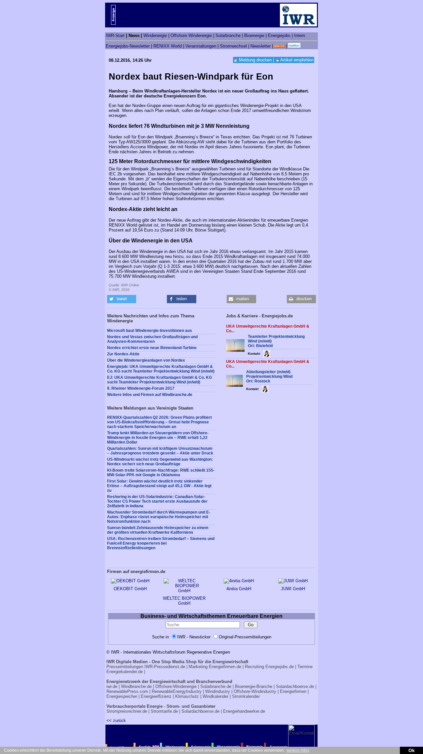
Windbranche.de (136, 686)
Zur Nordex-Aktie (123, 354)
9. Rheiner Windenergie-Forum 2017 (140, 388)
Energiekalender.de (124, 671)
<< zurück (116, 720)
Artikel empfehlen (297, 59)
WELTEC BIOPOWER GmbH (184, 601)
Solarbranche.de (215, 686)
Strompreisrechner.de (126, 711)
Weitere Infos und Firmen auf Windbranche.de (149, 394)
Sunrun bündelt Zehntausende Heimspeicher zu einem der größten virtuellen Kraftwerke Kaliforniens (158, 530)
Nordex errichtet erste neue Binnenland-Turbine (152, 347)
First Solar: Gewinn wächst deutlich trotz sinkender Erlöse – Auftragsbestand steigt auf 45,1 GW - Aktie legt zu (159, 486)
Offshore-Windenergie (176, 686)
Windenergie (155, 35)
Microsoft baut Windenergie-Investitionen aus (149, 330)
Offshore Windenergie (191, 35)
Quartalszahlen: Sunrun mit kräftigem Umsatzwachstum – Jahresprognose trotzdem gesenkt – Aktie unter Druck (160, 450)
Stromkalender (246, 696)
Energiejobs (279, 35)
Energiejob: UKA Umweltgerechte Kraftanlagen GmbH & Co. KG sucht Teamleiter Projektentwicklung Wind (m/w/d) (160, 369)
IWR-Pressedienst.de (164, 666)
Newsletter (260, 46)
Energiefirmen (293, 691)
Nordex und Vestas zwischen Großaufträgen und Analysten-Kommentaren (152, 339)
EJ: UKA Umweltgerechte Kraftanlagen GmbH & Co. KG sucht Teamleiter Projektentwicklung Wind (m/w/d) (159, 379)
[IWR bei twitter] (294, 46)
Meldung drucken (255, 59)
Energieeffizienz (156, 696)
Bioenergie (254, 35)
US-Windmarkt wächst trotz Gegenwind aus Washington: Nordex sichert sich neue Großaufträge (160, 461)
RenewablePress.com (127, 691)
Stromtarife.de (164, 711)
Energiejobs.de (279, 666)
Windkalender (215, 696)
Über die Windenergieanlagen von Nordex (146, 360)
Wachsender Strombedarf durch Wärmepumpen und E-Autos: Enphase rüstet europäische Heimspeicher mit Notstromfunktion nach (158, 517)
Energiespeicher (121, 696)
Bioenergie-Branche (253, 686)
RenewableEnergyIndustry (177, 691)
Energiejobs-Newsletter (128, 46)
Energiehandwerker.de (244, 711)
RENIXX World (167, 46)
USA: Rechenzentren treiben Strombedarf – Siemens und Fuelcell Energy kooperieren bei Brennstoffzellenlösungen (160, 543)
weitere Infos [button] (298, 750)
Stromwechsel (233, 46)
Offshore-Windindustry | (256, 691)
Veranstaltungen (200, 46)
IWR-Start (115, 35)
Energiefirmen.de (225, 666)
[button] (121, 299)
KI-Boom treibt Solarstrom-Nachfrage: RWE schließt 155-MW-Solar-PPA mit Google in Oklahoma (160, 472)
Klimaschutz (187, 696)
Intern (299, 35)
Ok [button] (411, 750)
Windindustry (217, 691)
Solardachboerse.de (295, 686)
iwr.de (111, 686)
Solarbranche (228, 35)
